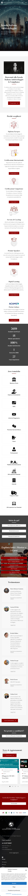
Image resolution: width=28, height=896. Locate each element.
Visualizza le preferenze (14, 890)
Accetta (14, 883)
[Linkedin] (2, 857)
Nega (14, 887)
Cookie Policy (8, 893)
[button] (26, 870)
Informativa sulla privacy (17, 894)
